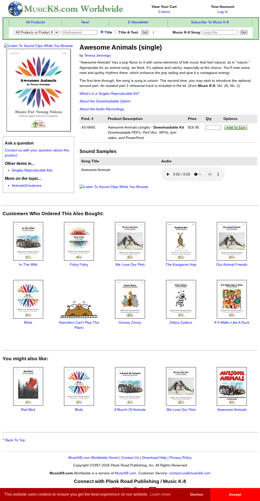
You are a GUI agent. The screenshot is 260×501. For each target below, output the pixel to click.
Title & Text (128, 32)
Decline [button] (196, 494)
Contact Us (130, 458)
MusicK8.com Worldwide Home (93, 458)
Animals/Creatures (26, 185)
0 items (164, 12)
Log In (223, 12)
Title (108, 32)
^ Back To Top (14, 440)
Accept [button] (235, 494)
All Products (35, 22)
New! (85, 22)
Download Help (154, 458)
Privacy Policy (181, 458)
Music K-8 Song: (187, 32)
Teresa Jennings (97, 55)
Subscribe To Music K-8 (210, 22)
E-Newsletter (138, 22)
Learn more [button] (160, 494)
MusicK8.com (125, 473)
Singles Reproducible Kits (32, 170)
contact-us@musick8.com (189, 473)
